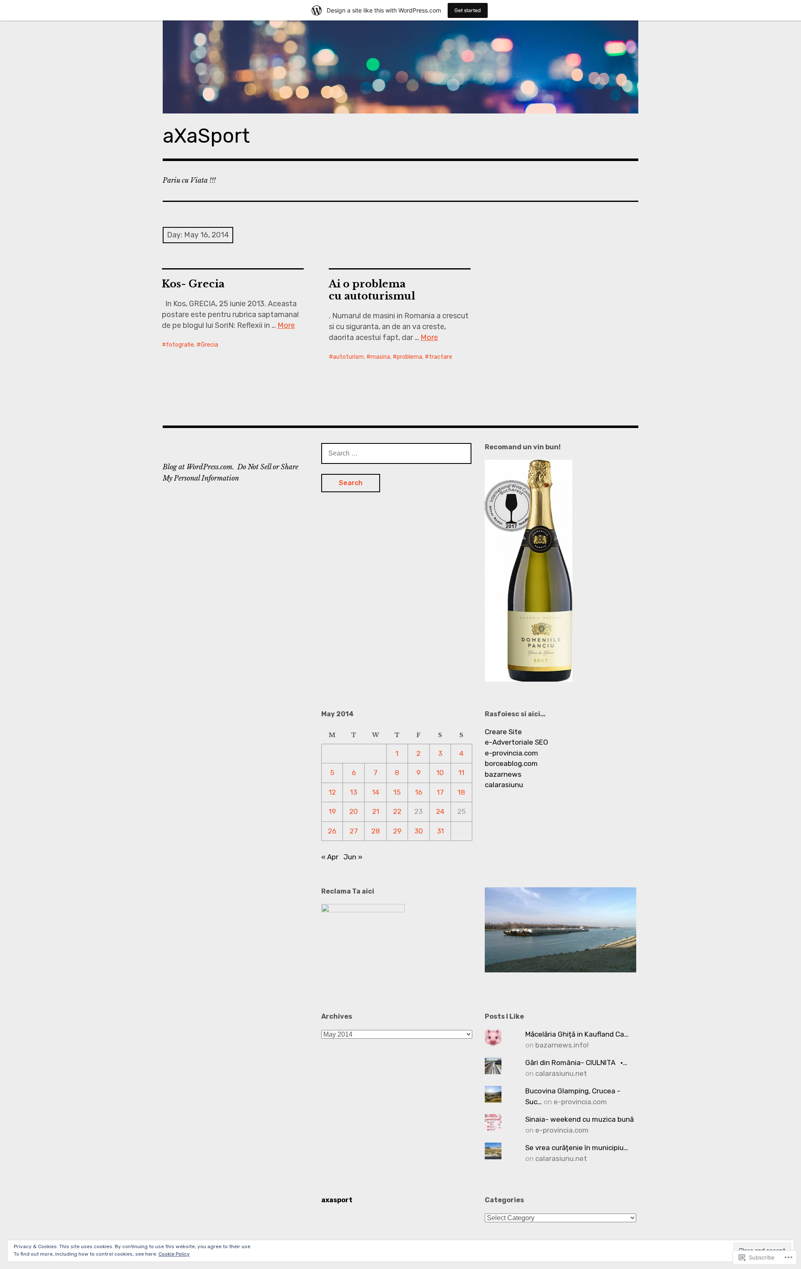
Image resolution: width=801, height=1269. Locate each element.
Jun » (353, 857)
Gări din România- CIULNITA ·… (576, 1062)
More (286, 325)
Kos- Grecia (193, 284)
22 (397, 811)
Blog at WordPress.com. (198, 467)
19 (332, 811)
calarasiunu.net (561, 1073)
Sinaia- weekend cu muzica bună (579, 1119)
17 (440, 792)
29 (397, 831)
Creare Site (503, 732)
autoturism (348, 356)
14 (375, 792)
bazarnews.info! (562, 1045)
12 (332, 792)
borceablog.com (511, 763)
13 (353, 792)
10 (440, 772)
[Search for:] (396, 453)
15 (396, 792)
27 (354, 831)
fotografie (180, 344)
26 (332, 831)
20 (353, 811)
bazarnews (503, 774)
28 (375, 831)
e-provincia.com (511, 753)
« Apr (329, 857)
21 (375, 811)
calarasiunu (504, 785)
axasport (337, 1200)
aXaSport (206, 136)
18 (461, 792)
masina (380, 356)
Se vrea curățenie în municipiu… (576, 1147)
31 (440, 831)
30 (418, 831)
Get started (467, 10)
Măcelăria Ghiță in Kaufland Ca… (577, 1034)
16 (418, 792)
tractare (440, 356)
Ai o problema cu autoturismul (372, 290)
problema (409, 356)
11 (461, 772)
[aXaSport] (400, 66)
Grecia (209, 344)
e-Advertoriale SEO (516, 742)
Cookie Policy (174, 1254)
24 (440, 811)
